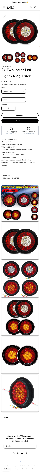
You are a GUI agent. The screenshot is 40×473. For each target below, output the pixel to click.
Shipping (11, 84)
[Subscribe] (34, 446)
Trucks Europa (13, 466)
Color (3, 87)
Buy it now (20, 121)
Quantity (4, 104)
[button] (4, 7)
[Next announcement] (36, 2)
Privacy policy (32, 466)
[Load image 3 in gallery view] (32, 57)
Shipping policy (19, 469)
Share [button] (6, 417)
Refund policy (22, 466)
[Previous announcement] (3, 2)
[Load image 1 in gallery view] (7, 57)
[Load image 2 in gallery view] (20, 57)
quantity (4, 96)
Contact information (32, 469)
